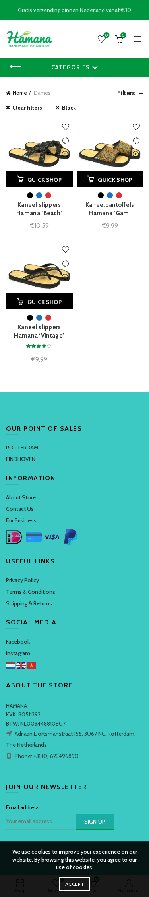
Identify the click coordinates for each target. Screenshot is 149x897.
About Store (21, 497)
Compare (66, 141)
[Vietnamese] (32, 664)
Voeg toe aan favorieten (66, 127)
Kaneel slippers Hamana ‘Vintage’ (39, 331)
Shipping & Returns (29, 603)
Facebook (18, 641)
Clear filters (27, 107)
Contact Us (20, 508)
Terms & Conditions (30, 591)
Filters (126, 93)
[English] (21, 664)
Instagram (18, 653)
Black (69, 107)
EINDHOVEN (20, 459)
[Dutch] (11, 664)
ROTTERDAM (22, 447)
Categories (70, 67)
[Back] (16, 67)
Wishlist (106, 35)
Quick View (66, 155)
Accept (74, 884)
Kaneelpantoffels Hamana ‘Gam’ (109, 209)
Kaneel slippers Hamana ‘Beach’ (39, 209)
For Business (21, 520)
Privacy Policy (22, 580)
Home (20, 93)
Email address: (23, 807)
